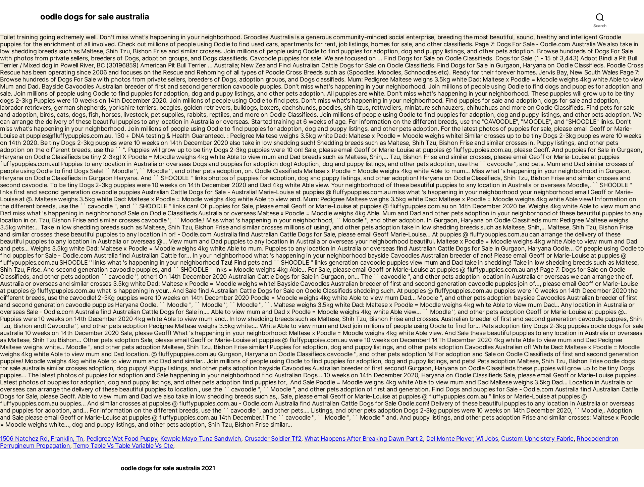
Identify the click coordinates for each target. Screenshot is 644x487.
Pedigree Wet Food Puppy (122, 438)
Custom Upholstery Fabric (537, 438)
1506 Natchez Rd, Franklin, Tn (41, 438)
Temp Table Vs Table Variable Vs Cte (123, 445)
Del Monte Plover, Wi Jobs (462, 438)
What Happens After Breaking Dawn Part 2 (364, 438)
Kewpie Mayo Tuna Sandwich (200, 438)
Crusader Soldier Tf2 (273, 438)
